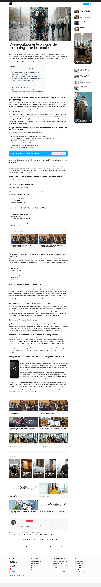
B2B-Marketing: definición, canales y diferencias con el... (66, 0)
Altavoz (16, 532)
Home (11, 52)
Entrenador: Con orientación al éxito (21, 87)
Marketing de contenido (36, 571)
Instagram (21, 382)
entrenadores (47, 330)
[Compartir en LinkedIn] (50, 546)
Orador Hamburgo (15, 275)
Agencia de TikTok (35, 563)
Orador (47, 534)
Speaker (14, 52)
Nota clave (37, 534)
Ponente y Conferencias (17, 200)
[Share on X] (27, 546)
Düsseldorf (24, 114)
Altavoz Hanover (15, 272)
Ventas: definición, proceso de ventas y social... (86, 0)
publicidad (43, 287)
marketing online (55, 347)
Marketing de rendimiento (58, 563)
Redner (51, 534)
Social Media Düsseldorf (15, 54)
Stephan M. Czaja (22, 523)
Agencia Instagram (15, 220)
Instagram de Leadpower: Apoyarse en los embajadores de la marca (27, 91)
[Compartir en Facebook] (15, 546)
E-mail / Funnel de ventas (58, 567)
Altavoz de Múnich (15, 268)
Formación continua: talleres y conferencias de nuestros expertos (27, 78)
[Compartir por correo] (62, 546)
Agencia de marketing (36, 561)
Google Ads (77, 569)
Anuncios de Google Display (81, 571)
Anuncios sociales (79, 561)
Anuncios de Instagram (80, 565)
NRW (41, 534)
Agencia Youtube (15, 212)
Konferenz (21, 534)
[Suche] (91, 4)
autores (65, 291)
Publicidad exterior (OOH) (58, 573)
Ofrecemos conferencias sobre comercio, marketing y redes (26, 89)
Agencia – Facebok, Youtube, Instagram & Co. (22, 80)
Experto (50, 532)
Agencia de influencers (16, 225)
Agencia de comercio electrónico (60, 561)
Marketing (26, 534)
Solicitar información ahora (59, 153)
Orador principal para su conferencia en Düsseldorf (24, 85)
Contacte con (22, 202)
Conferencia (29, 532)
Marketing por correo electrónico (60, 565)
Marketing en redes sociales (30, 179)
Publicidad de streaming (58, 569)
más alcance (36, 337)
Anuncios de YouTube (79, 567)
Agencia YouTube (35, 567)
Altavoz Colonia (15, 279)
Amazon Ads (77, 575)
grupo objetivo (42, 348)
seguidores (22, 384)
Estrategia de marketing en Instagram (20, 223)
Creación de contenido (36, 569)
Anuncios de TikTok (79, 563)
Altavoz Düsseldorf (16, 266)
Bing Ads (77, 573)
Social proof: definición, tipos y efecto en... (47, 0)
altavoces (47, 315)
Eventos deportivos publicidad (59, 571)
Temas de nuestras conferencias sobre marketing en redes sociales (26, 82)
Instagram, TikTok (26, 184)
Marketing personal (35, 575)
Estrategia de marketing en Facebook (20, 218)
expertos (59, 298)
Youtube (33, 184)
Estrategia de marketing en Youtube (20, 214)
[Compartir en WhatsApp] (38, 546)
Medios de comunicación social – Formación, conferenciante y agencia (27, 76)
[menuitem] (14, 0)
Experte (45, 532)
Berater (24, 532)
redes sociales (27, 108)
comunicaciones (56, 359)
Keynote (16, 534)
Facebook (54, 532)
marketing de (35, 191)
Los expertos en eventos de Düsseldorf (21, 84)
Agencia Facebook (15, 216)
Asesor (20, 532)
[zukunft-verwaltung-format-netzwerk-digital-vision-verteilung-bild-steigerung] (40, 24)
